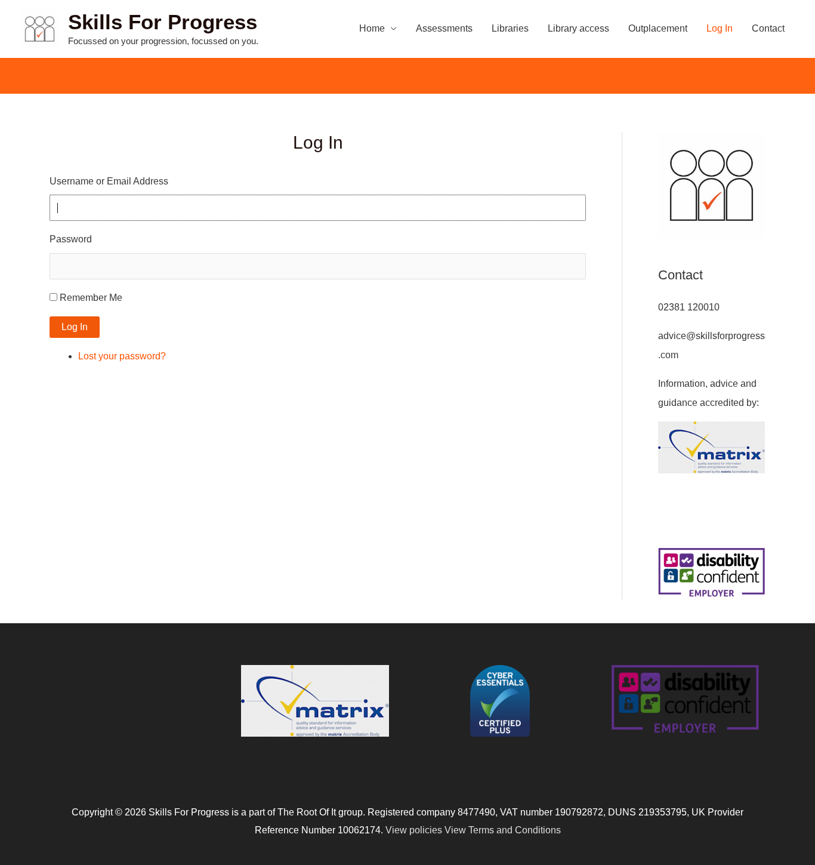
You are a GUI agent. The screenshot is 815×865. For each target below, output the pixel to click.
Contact (768, 28)
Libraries (510, 28)
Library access (578, 28)
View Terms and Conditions (502, 830)
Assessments (444, 28)
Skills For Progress (162, 21)
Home (372, 28)
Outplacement (657, 28)
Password (71, 239)
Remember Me (91, 298)
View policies (413, 830)
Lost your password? (122, 356)
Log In (719, 28)
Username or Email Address (109, 181)
